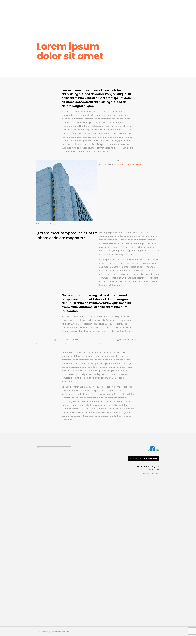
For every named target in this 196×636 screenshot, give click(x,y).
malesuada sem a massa (130, 164)
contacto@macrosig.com (148, 466)
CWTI (68, 631)
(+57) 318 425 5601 (151, 470)
